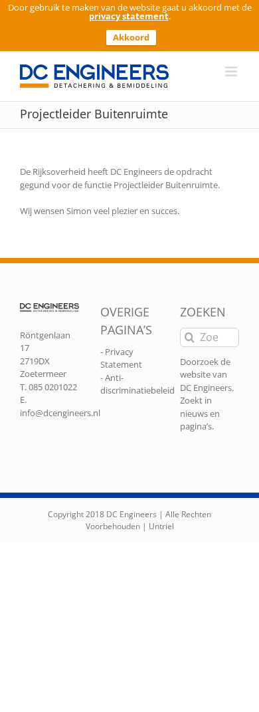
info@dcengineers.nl (60, 413)
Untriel (161, 526)
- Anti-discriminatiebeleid (137, 384)
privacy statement (129, 16)
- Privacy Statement (121, 358)
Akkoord (131, 37)
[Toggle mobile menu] (232, 71)
